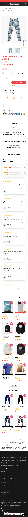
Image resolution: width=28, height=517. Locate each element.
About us (3, 471)
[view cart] (26, 4)
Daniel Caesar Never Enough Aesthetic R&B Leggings (6, 408)
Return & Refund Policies (6, 488)
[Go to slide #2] (17, 50)
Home (2, 8)
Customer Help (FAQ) (5, 492)
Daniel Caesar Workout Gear (11, 8)
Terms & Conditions (5, 473)
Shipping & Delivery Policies (6, 485)
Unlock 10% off (3, 511)
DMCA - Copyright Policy (6, 476)
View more (14, 385)
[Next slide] (25, 29)
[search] (24, 4)
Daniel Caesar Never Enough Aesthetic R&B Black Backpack (6, 336)
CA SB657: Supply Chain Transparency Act (10, 478)
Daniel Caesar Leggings (6, 10)
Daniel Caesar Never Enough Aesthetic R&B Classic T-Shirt (6, 377)
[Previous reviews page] (18, 288)
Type (3, 66)
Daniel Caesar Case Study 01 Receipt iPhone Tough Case (20, 315)
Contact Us (3, 490)
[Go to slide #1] (10, 50)
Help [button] (25, 515)
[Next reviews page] (25, 288)
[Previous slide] (2, 29)
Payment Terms (4, 486)
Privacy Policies (4, 475)
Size (2, 71)
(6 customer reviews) (12, 61)
